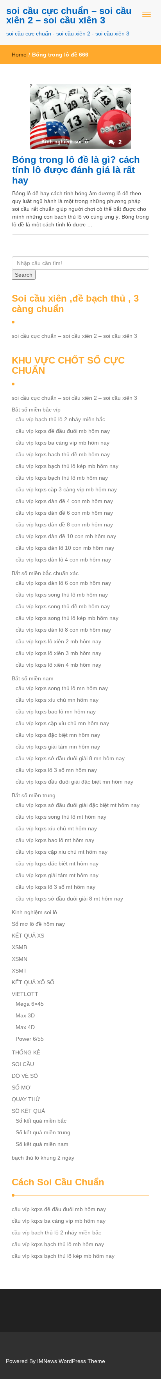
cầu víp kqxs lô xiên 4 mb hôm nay (58, 665)
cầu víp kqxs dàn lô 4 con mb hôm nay (63, 559)
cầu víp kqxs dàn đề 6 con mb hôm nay (64, 513)
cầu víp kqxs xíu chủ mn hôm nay (57, 700)
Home (19, 54)
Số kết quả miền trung (43, 1132)
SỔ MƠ (21, 1087)
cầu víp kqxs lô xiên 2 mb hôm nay (58, 641)
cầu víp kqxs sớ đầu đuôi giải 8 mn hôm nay (70, 758)
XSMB (19, 947)
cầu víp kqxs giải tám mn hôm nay (58, 746)
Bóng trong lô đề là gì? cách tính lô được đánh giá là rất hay (76, 169)
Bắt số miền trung (33, 795)
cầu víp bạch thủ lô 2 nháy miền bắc (60, 419)
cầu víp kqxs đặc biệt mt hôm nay (57, 863)
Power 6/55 (30, 1039)
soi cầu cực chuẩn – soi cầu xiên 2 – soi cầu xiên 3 (69, 15)
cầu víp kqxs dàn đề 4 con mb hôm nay (64, 501)
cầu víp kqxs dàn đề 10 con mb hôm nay (66, 536)
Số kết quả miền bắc (41, 1121)
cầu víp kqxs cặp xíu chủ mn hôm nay (62, 723)
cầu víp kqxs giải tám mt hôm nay (57, 875)
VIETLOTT (25, 994)
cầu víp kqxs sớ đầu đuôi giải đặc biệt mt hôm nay (78, 805)
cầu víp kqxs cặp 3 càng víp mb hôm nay (66, 489)
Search (23, 275)
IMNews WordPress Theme (71, 1361)
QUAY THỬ (26, 1099)
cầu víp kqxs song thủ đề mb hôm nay (63, 606)
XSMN (19, 959)
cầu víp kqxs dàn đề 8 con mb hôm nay (64, 524)
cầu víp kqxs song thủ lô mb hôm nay (62, 595)
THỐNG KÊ (26, 1052)
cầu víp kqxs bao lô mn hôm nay (56, 711)
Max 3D (25, 1015)
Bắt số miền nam (33, 678)
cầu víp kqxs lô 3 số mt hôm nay (55, 887)
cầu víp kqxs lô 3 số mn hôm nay (56, 770)
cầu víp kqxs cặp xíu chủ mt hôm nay (61, 852)
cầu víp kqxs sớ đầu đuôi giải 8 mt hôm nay (69, 898)
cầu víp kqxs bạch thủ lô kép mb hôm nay (67, 466)
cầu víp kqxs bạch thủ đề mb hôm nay (63, 454)
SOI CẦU (23, 1064)
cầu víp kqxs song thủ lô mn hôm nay (62, 688)
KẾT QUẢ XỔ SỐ (33, 982)
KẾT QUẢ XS (28, 935)
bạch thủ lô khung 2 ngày (43, 1158)
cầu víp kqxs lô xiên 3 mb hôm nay (58, 653)
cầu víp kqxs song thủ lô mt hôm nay (61, 817)
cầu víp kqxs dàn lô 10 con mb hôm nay (65, 548)
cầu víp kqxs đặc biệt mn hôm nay (58, 735)
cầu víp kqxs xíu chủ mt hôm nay (56, 828)
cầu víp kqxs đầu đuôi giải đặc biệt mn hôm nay (74, 782)
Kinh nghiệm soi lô (34, 912)
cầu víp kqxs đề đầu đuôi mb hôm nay (63, 431)
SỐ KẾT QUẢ (28, 1111)
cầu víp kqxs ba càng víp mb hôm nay (62, 443)
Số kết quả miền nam (42, 1144)
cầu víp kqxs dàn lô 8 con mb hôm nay (63, 630)
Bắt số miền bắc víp (36, 409)
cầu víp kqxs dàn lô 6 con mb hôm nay (63, 583)
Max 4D (25, 1027)
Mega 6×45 (30, 1004)
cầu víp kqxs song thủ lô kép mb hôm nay (67, 618)
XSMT (19, 971)
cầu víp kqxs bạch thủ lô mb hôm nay (62, 478)
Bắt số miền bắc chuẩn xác (45, 573)
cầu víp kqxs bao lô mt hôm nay (55, 840)
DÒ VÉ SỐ (25, 1076)
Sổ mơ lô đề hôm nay (38, 924)
